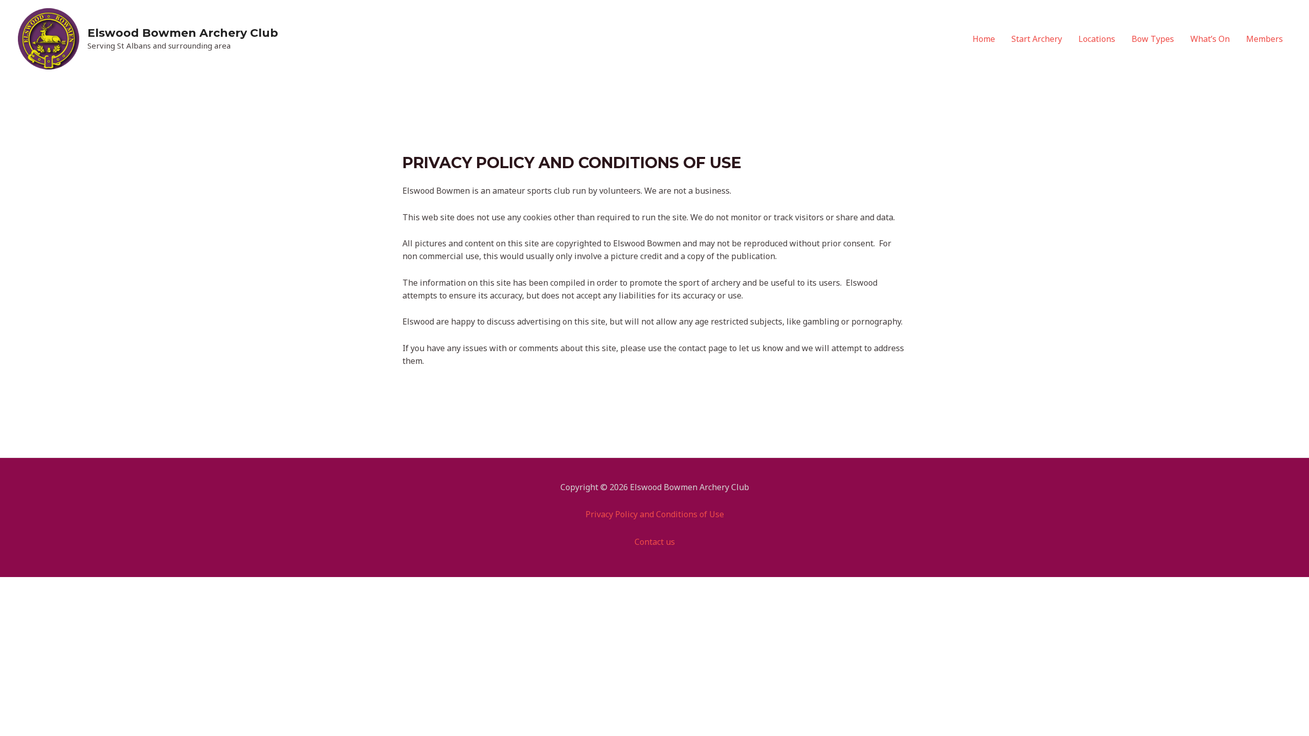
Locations (1096, 38)
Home (984, 38)
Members (1264, 38)
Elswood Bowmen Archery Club (182, 33)
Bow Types (1153, 38)
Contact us (655, 541)
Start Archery (1036, 38)
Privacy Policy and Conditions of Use (654, 514)
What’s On (1210, 38)
